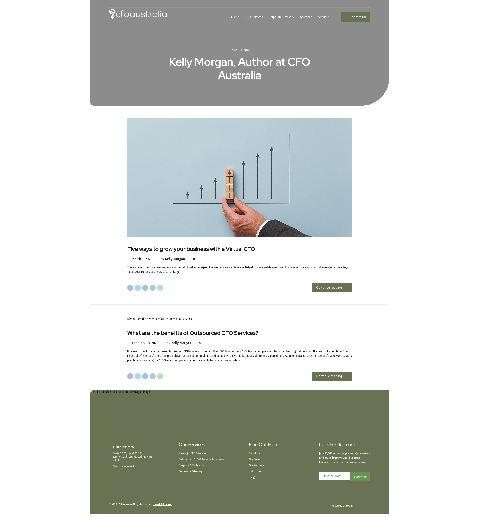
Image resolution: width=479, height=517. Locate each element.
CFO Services (254, 17)
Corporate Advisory (281, 17)
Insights (254, 477)
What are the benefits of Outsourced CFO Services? (192, 333)
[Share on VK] (153, 288)
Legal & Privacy (162, 504)
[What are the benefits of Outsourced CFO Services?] (239, 319)
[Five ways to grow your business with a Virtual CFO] (239, 177)
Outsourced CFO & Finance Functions (201, 459)
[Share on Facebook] (130, 288)
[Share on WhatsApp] (160, 288)
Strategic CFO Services (192, 453)
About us (324, 17)
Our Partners (256, 465)
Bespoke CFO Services (192, 465)
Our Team (254, 459)
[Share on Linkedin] (145, 288)
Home (235, 17)
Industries (306, 17)
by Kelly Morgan (172, 259)
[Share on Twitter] (138, 288)
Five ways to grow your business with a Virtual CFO (191, 249)
